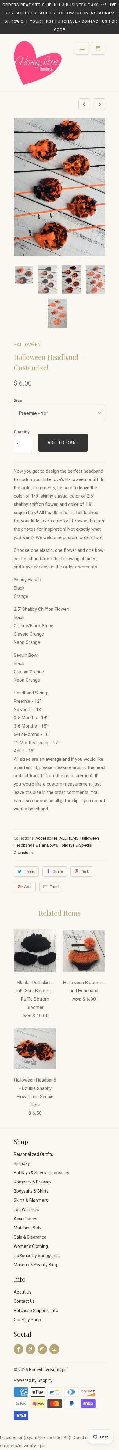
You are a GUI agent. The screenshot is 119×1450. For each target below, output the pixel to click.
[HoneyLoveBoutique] (38, 65)
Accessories (46, 838)
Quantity (22, 431)
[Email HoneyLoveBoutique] (54, 1349)
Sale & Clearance (30, 1237)
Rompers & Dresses (33, 1181)
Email (54, 886)
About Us (22, 1292)
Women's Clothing (31, 1246)
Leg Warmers (26, 1209)
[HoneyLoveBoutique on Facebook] (18, 1349)
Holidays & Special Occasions (41, 1172)
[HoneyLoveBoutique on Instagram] (42, 1349)
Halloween (27, 344)
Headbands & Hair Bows (35, 845)
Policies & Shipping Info (36, 1310)
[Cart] (98, 48)
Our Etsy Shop (27, 1319)
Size (18, 400)
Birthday (22, 1163)
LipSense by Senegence (37, 1255)
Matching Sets (27, 1227)
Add (28, 886)
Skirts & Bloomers (31, 1200)
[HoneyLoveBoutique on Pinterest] (30, 1349)
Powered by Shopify (33, 1380)
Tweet (29, 871)
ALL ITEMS (69, 838)
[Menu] (82, 48)
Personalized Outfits (33, 1154)
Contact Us (24, 1301)
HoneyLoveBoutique (48, 1369)
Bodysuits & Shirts (31, 1191)
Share (58, 871)
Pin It (85, 871)
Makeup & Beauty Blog (35, 1264)
